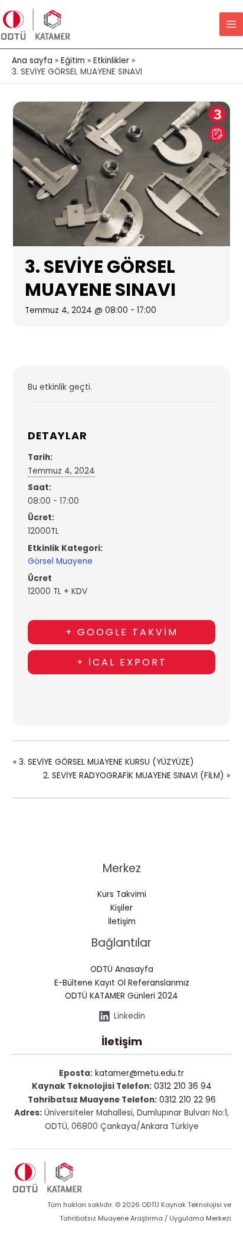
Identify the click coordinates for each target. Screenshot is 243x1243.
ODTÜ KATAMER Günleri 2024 (121, 995)
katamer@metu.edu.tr (139, 1073)
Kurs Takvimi (121, 894)
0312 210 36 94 (183, 1086)
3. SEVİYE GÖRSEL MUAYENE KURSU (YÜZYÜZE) (103, 762)
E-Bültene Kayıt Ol (90, 982)
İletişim (122, 921)
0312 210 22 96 (187, 1099)
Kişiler (121, 908)
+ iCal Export (122, 662)
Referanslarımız (158, 982)
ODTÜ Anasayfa (121, 969)
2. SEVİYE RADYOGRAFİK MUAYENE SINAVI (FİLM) (136, 775)
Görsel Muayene (60, 561)
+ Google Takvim (121, 632)
